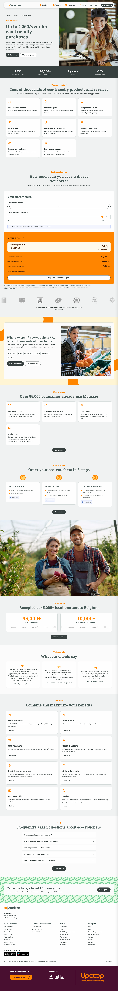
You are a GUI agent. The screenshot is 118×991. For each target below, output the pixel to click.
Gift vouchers (8, 932)
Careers (90, 939)
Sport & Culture (8, 934)
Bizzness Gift (8, 937)
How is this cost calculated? (16, 271)
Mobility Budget (37, 929)
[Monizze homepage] (12, 908)
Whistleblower (52, 961)
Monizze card (8, 942)
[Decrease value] (9, 206)
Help (89, 927)
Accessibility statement (30, 961)
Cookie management (42, 961)
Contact (90, 937)
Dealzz (90, 942)
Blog (89, 929)
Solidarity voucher (9, 945)
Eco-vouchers (8, 929)
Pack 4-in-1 (7, 939)
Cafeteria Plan (36, 927)
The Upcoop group (19, 977)
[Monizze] (14, 5)
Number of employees (15, 202)
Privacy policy (7, 961)
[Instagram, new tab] (62, 977)
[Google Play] (23, 954)
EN (91, 5)
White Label (92, 945)
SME (61, 929)
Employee (63, 942)
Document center (93, 934)
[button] (97, 5)
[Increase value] (108, 206)
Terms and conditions (17, 961)
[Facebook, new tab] (51, 977)
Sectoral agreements (95, 932)
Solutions (45, 5)
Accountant (63, 937)
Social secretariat (65, 939)
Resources (71, 5)
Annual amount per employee (17, 212)
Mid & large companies (67, 932)
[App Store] (10, 954)
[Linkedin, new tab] (57, 977)
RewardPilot (36, 932)
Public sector (64, 934)
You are (57, 5)
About (84, 5)
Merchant (63, 945)
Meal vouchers (8, 927)
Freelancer (63, 927)
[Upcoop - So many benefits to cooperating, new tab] (94, 977)
